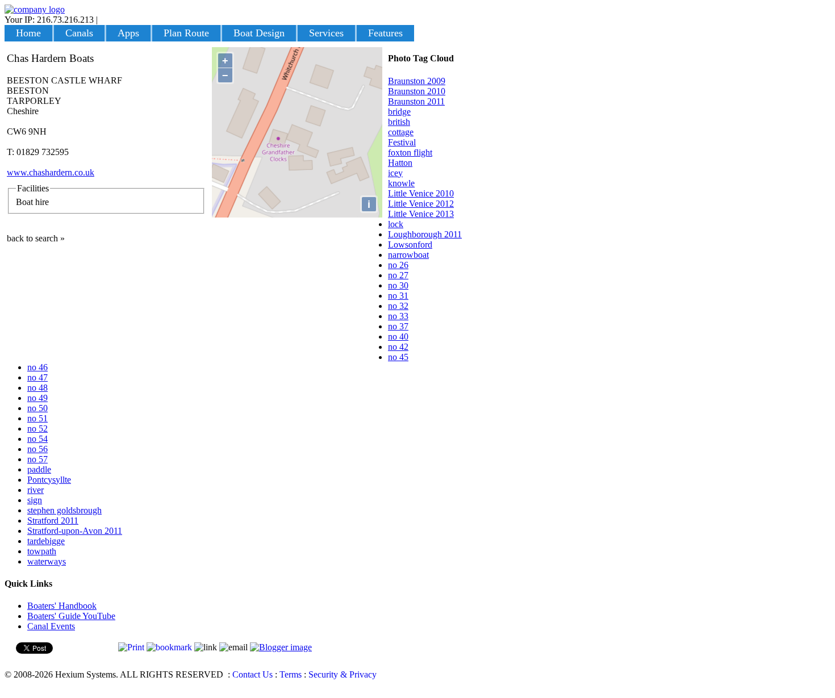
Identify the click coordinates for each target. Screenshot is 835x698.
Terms (290, 674)
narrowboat (408, 255)
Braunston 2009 (416, 81)
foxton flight (410, 152)
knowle (401, 183)
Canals (79, 33)
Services (326, 33)
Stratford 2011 (52, 520)
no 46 (37, 367)
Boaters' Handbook (62, 606)
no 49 (37, 398)
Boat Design (259, 33)
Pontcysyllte (49, 479)
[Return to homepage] (35, 9)
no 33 (398, 316)
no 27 (398, 275)
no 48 (37, 387)
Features (385, 33)
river (35, 490)
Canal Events (51, 626)
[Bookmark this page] (169, 647)
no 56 (37, 449)
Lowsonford (410, 244)
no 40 (398, 336)
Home (28, 33)
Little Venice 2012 (421, 203)
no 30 (398, 285)
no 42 (398, 347)
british (399, 122)
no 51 (37, 418)
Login (111, 19)
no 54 (37, 439)
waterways (46, 561)
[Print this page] (131, 647)
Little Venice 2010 (421, 193)
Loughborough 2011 (425, 234)
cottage (401, 132)
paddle (39, 469)
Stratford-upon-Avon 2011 (74, 531)
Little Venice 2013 (421, 214)
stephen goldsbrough (64, 510)
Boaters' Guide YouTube (71, 616)
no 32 (398, 306)
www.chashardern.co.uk (50, 172)
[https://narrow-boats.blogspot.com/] (281, 647)
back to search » (36, 238)
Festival (402, 142)
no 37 (398, 326)
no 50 (37, 408)
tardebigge (46, 541)
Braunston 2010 (416, 91)
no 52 (37, 428)
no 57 (37, 459)
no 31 (398, 295)
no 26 (398, 265)
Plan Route (186, 33)
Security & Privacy (342, 674)
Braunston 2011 (416, 101)
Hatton (400, 163)
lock (395, 224)
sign (34, 500)
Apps (128, 33)
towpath (41, 551)
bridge (399, 111)
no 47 (37, 377)
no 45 (398, 357)
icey (395, 173)
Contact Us (252, 674)
